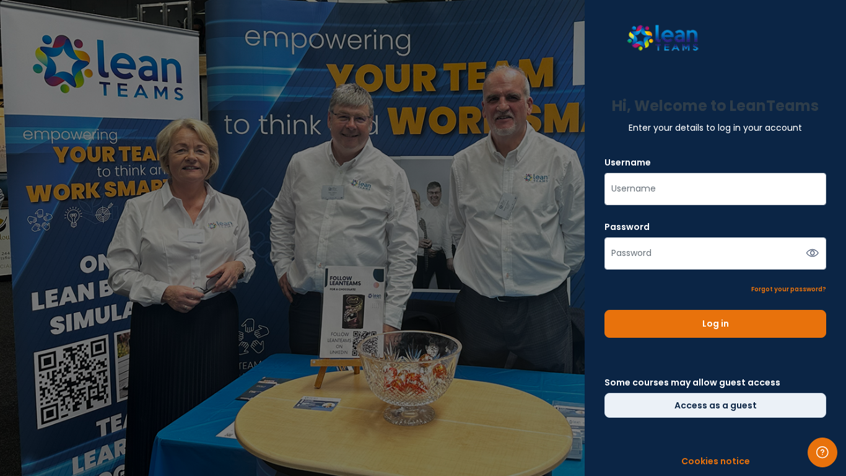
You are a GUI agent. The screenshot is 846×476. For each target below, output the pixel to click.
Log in (715, 323)
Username (627, 162)
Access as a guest (715, 405)
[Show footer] (822, 452)
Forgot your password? (788, 289)
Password (627, 227)
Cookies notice (715, 461)
